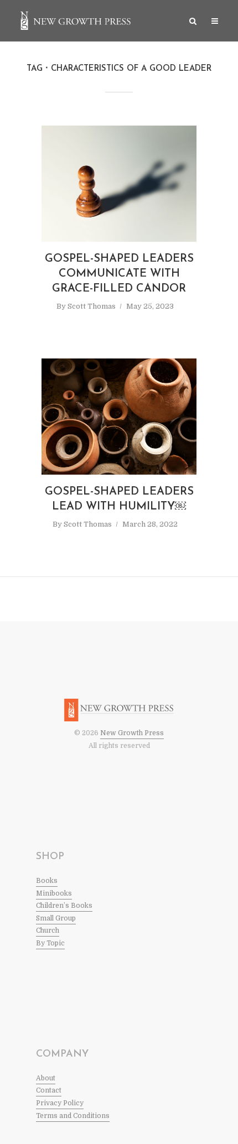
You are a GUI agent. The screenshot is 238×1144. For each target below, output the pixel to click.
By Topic (50, 943)
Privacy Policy (60, 1103)
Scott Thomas (92, 306)
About (45, 1078)
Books (47, 881)
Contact (48, 1090)
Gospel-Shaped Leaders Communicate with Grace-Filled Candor (119, 273)
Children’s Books (64, 905)
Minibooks (54, 893)
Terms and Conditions (73, 1116)
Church (47, 930)
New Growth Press (132, 733)
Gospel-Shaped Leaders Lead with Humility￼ (119, 499)
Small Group (56, 918)
